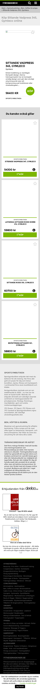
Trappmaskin (19, 618)
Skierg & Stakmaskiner (11, 615)
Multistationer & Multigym (24, 596)
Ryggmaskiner (28, 598)
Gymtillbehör (25, 593)
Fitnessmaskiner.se (10, 3)
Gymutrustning (13, 8)
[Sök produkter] (29, 3)
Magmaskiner (8, 596)
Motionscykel (8, 613)
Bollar (33, 623)
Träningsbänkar (30, 603)
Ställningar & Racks (10, 578)
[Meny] (35, 3)
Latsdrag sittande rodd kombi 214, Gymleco (20, 223)
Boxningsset (8, 638)
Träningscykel (8, 618)
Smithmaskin (8, 600)
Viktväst (28, 581)
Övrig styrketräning (10, 574)
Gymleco (9, 69)
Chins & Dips (18, 591)
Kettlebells (25, 569)
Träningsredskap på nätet (19, 442)
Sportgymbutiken (13, 98)
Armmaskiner (8, 586)
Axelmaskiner (19, 586)
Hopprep (6, 628)
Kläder (5, 648)
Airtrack (27, 623)
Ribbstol (18, 598)
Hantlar (17, 569)
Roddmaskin (19, 613)
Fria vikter (15, 566)
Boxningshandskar (10, 636)
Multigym (22, 571)
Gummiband (24, 626)
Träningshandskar (10, 653)
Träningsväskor (23, 653)
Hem (3, 8)
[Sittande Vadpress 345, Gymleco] (20, 32)
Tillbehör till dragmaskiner (13, 603)
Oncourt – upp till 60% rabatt (20, 511)
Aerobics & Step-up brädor (13, 623)
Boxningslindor (23, 636)
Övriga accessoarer (10, 651)
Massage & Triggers (18, 628)
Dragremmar (8, 646)
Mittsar (33, 638)
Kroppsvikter (18, 611)
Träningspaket (24, 578)
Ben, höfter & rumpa (29, 8)
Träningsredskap (9, 581)
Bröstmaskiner (25, 589)
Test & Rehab (26, 615)
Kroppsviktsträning (10, 571)
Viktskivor (20, 581)
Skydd (5, 641)
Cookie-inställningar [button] (28, 683)
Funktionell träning (27, 566)
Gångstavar (32, 646)
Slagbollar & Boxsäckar (17, 641)
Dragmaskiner (28, 591)
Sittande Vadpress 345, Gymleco (20, 64)
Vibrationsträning (10, 630)
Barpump (6, 566)
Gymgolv (6, 593)
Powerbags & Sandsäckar (12, 576)
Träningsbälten (24, 651)
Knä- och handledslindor (18, 648)
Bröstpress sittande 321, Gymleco (20, 344)
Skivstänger (27, 576)
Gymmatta (15, 593)
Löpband (27, 611)
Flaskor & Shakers (20, 646)
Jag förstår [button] (20, 686)
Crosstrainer (8, 611)
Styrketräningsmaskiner (23, 600)
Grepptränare (8, 569)
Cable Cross (7, 591)
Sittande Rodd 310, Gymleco (20, 283)
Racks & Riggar (9, 598)
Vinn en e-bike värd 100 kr (20, 543)
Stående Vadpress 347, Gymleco (20, 161)
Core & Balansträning (11, 626)
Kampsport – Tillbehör (22, 638)
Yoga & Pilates (22, 630)
